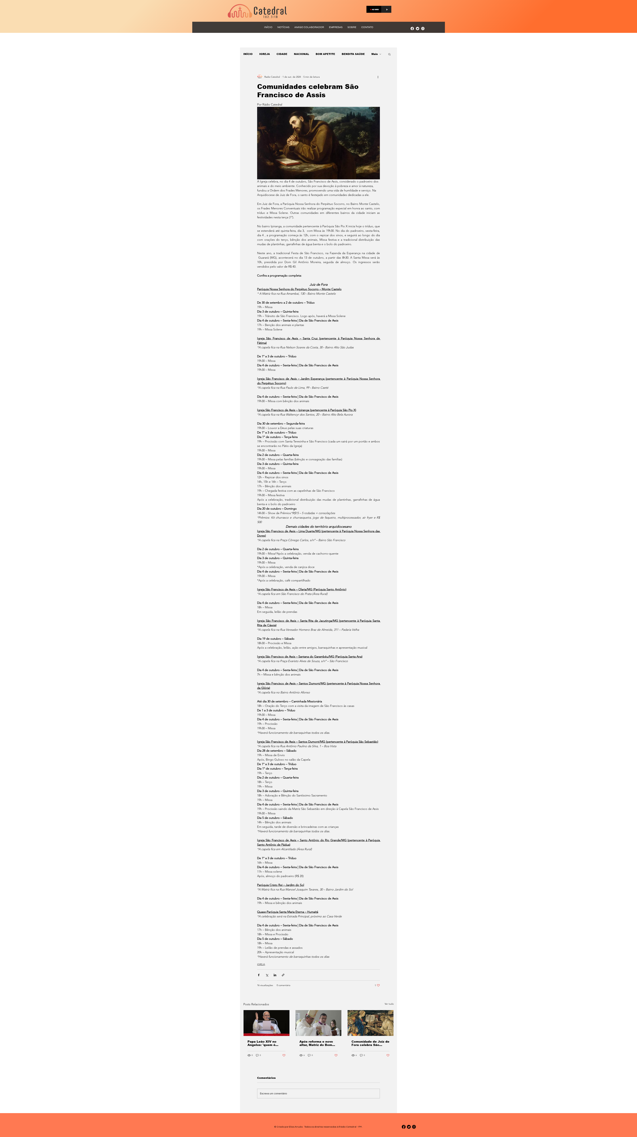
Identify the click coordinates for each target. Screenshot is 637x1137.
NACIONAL (301, 54)
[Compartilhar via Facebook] (258, 975)
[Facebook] (412, 28)
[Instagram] (423, 28)
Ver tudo (389, 1003)
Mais (374, 54)
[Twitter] (417, 28)
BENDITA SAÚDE (353, 54)
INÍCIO (248, 54)
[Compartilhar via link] (283, 975)
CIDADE (282, 54)
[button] (389, 54)
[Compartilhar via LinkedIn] (275, 975)
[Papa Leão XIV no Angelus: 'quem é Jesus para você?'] (266, 1023)
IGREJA (264, 54)
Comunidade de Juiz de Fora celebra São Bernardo (370, 1043)
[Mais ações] (378, 77)
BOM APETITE (325, 54)
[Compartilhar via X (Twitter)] (266, 975)
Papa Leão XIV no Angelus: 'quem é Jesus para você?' (262, 1043)
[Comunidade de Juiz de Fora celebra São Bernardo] (370, 1023)
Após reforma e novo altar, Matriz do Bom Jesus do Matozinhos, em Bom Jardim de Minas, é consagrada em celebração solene (317, 1043)
